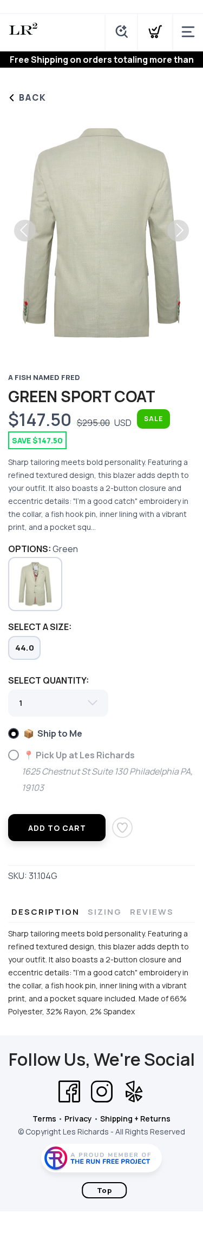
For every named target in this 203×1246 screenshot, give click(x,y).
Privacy (78, 1118)
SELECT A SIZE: (39, 627)
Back (31, 97)
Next (178, 230)
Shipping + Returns (135, 1118)
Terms (44, 1118)
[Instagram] (102, 1092)
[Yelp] (134, 1092)
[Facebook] (69, 1092)
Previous (25, 230)
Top (104, 1190)
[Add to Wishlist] (122, 827)
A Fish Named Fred (44, 377)
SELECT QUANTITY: (48, 680)
